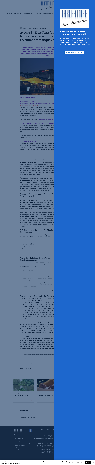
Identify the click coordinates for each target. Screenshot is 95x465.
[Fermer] (93, 462)
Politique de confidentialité (14, 463)
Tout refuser (80, 462)
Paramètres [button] (71, 462)
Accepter (88, 462)
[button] (91, 3)
